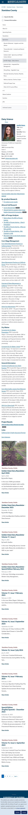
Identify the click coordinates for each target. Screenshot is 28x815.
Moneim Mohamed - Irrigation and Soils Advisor (13, 44)
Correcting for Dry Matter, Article (11, 346)
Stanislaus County (11, 7)
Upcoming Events (7, 32)
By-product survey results (11, 202)
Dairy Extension (6, 437)
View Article (5, 493)
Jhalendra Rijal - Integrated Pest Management (11, 65)
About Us (5, 28)
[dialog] (14, 806)
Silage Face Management (8, 306)
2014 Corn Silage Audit (8, 405)
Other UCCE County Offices (11, 87)
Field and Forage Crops (9, 83)
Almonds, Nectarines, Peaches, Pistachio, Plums (13, 75)
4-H (3, 90)
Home (4, 25)
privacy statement (20, 808)
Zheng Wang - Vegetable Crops (11, 70)
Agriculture (5, 39)
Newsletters (5, 36)
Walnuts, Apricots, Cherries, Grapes (12, 79)
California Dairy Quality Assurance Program (14, 432)
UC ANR (3, 7)
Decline (17, 812)
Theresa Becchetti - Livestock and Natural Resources (14, 50)
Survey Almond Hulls (11, 207)
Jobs (4, 101)
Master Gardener (7, 94)
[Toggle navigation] (3, 2)
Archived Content (7, 107)
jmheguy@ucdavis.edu (11, 158)
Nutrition (5, 98)
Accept (24, 812)
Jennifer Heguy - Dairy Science (11, 60)
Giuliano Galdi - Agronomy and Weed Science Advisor (13, 56)
